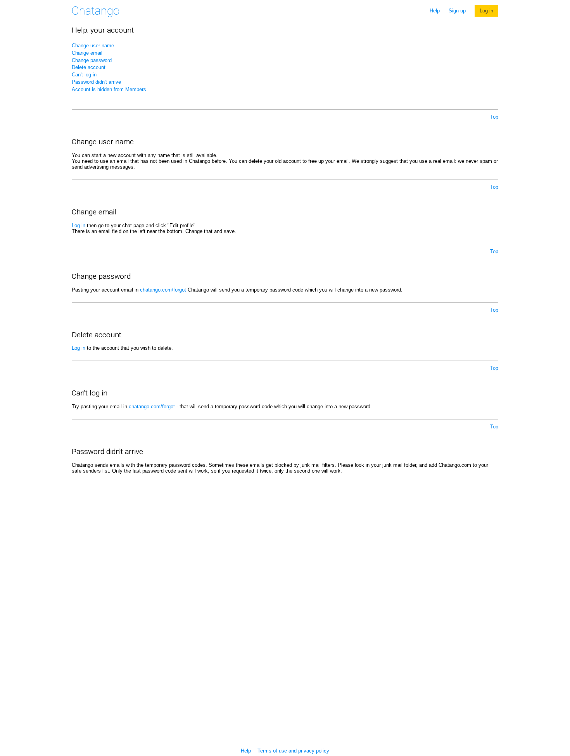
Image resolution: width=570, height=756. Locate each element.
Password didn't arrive (96, 82)
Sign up (457, 11)
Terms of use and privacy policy (293, 751)
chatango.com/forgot (163, 290)
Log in (486, 11)
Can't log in (84, 75)
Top (494, 117)
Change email (87, 53)
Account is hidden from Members (109, 89)
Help (435, 11)
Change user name (93, 45)
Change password (92, 60)
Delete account (88, 67)
